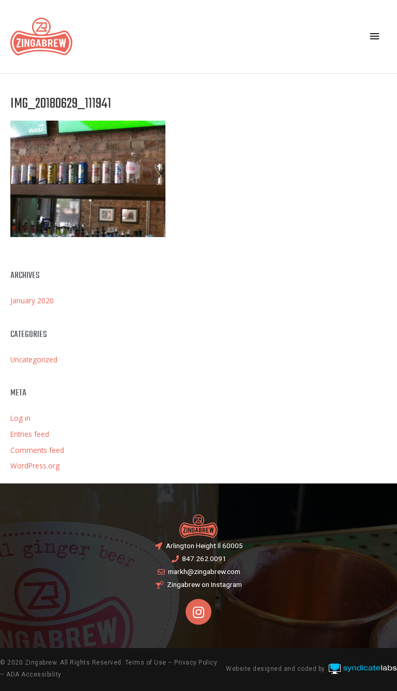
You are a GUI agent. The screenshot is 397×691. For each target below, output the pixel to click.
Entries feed (29, 434)
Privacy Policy (195, 662)
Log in (20, 418)
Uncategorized (33, 359)
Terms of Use (145, 662)
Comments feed (37, 450)
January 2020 (32, 300)
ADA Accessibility (34, 674)
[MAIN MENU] (375, 36)
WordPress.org (34, 466)
